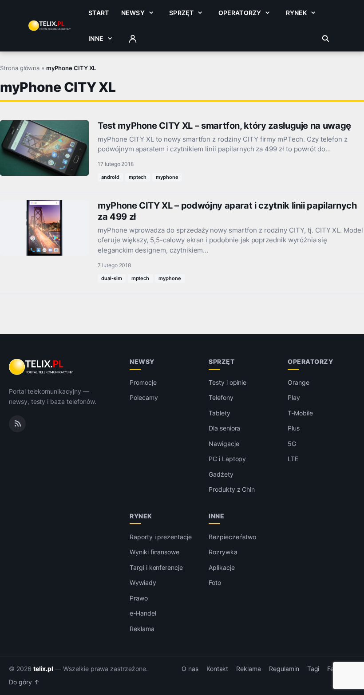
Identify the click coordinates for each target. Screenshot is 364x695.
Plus (294, 428)
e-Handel (143, 613)
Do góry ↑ (24, 682)
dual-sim (111, 278)
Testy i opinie (227, 382)
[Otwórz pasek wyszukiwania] (325, 38)
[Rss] (17, 423)
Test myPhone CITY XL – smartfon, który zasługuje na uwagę (224, 125)
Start (98, 12)
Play (294, 397)
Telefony (221, 397)
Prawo (139, 598)
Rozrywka (223, 552)
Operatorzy (239, 12)
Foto (215, 582)
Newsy (133, 12)
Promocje (143, 382)
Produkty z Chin (232, 489)
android (110, 177)
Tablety (219, 413)
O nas (190, 668)
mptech (138, 177)
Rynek (296, 12)
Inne (95, 38)
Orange (298, 382)
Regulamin (284, 668)
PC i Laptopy (227, 458)
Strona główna (20, 67)
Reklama (142, 628)
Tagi (313, 668)
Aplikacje (222, 567)
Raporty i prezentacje (161, 537)
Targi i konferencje (156, 567)
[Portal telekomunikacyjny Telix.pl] (41, 367)
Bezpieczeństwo (232, 537)
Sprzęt (181, 12)
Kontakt (217, 668)
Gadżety (221, 474)
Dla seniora (224, 428)
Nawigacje (224, 443)
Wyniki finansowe (154, 552)
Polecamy (144, 397)
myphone (167, 177)
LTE (293, 458)
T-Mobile (300, 413)
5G (292, 443)
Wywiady (143, 582)
